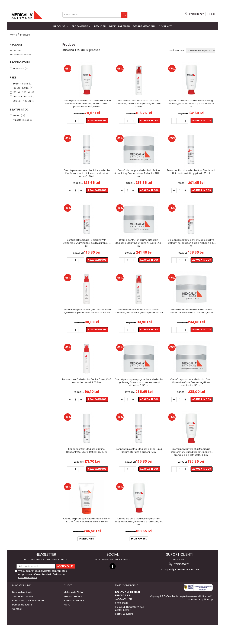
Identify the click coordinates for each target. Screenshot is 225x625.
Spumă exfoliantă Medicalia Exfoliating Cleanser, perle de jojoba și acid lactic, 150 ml (191, 103)
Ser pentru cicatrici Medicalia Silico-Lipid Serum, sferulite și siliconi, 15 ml (139, 451)
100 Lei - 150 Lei (21, 88)
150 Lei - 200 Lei (21, 92)
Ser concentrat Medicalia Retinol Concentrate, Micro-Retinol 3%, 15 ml (86, 451)
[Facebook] (113, 566)
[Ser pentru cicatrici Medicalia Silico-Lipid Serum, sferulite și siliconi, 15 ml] (139, 428)
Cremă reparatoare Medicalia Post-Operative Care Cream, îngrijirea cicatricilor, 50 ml (191, 382)
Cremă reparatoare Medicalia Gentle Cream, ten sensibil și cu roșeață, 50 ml (191, 311)
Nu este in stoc (21, 120)
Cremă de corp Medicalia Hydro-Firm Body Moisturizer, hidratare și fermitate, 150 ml (139, 521)
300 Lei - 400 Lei (22, 101)
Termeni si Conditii (22, 596)
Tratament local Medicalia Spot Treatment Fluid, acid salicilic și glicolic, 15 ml (191, 172)
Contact (165, 26)
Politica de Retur (73, 596)
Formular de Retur (74, 600)
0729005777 (181, 564)
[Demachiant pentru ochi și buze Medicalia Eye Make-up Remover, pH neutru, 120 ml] (86, 289)
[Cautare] (124, 15)
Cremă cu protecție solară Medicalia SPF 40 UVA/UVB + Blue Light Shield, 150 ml (86, 520)
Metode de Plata (73, 592)
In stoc (16, 115)
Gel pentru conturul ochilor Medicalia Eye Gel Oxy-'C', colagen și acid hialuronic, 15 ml (191, 243)
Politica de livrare (22, 604)
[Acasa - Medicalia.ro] (27, 15)
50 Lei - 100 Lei (20, 83)
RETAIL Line (15, 50)
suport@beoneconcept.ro (181, 569)
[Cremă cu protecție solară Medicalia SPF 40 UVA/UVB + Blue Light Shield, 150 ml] (86, 498)
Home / (15, 34)
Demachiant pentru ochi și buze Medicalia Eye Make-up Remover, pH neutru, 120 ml (87, 311)
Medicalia (18, 68)
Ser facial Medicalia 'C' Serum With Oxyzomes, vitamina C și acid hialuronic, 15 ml (87, 243)
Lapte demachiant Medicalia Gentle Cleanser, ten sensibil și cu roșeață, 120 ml (139, 311)
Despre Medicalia (144, 26)
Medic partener (119, 26)
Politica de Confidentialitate (28, 600)
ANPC (67, 604)
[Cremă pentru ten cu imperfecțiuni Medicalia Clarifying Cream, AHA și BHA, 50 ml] (139, 219)
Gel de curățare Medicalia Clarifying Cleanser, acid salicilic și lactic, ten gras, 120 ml (139, 103)
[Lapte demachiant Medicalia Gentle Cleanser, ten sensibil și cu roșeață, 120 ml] (139, 289)
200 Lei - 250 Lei (22, 96)
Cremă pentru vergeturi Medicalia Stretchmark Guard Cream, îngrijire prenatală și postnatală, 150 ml (191, 452)
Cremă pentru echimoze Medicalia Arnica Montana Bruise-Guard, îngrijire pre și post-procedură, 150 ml (87, 103)
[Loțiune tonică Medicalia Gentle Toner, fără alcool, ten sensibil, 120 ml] (86, 358)
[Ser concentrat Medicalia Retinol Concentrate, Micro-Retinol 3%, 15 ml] (86, 428)
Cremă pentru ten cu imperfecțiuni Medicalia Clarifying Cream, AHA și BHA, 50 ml (139, 243)
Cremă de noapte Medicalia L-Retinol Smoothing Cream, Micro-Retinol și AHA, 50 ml (138, 173)
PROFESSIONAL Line (20, 54)
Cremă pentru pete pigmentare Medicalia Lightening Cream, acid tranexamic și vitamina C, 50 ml (139, 382)
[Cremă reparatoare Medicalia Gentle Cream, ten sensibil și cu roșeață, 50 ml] (191, 289)
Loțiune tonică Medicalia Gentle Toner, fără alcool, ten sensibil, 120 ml (86, 381)
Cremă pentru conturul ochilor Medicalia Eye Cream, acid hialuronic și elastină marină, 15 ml (87, 173)
